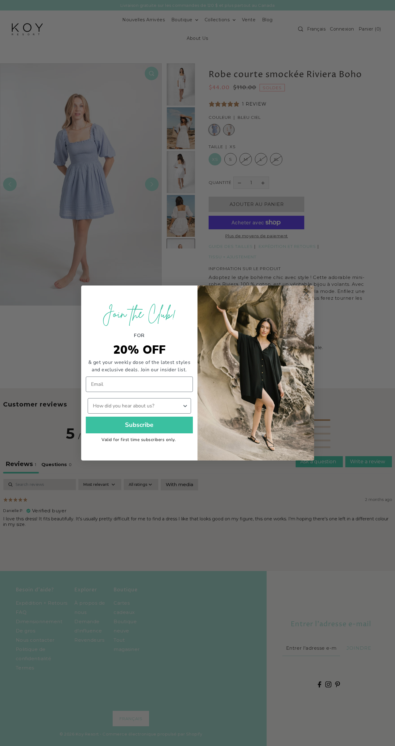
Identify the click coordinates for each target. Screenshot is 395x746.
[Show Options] (185, 405)
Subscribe (139, 425)
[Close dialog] (306, 293)
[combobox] (137, 405)
